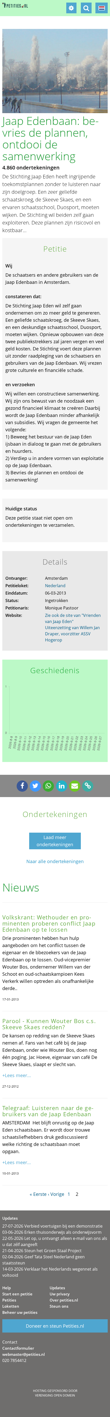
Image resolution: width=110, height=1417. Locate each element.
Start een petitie (17, 1293)
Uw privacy (60, 1293)
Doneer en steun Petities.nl (55, 1326)
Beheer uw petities (19, 1312)
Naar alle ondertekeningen (55, 861)
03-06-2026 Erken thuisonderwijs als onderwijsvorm (52, 1232)
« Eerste (38, 1194)
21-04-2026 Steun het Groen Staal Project (42, 1250)
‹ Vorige (56, 1194)
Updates (57, 1287)
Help (6, 1287)
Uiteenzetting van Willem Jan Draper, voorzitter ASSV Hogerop (72, 634)
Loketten (10, 1306)
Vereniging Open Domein (55, 1395)
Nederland (55, 585)
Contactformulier (18, 1348)
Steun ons (59, 1306)
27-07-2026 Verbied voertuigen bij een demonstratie (52, 1226)
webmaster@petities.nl (23, 1354)
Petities (9, 1300)
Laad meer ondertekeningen (55, 840)
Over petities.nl (64, 1300)
